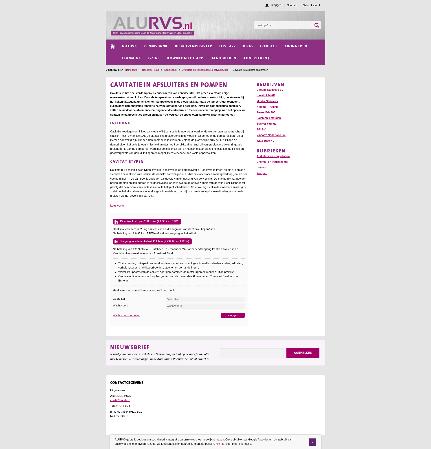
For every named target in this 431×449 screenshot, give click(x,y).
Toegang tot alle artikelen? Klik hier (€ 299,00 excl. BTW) (154, 241)
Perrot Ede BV (266, 112)
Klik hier (220, 443)
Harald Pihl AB (266, 95)
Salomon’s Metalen (269, 118)
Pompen (262, 173)
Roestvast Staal (150, 69)
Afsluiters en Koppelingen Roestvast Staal (205, 69)
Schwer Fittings (266, 123)
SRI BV (261, 129)
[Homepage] (218, 25)
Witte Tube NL (265, 140)
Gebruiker (119, 298)
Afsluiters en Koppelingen (273, 156)
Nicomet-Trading (267, 106)
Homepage (131, 69)
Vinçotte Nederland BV (271, 135)
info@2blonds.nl (120, 400)
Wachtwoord (120, 305)
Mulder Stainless (267, 101)
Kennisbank (170, 69)
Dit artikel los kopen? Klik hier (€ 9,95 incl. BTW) (149, 221)
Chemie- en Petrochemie (272, 161)
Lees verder (118, 205)
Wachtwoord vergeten (126, 315)
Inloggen (276, 5)
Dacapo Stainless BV (270, 89)
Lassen (261, 167)
